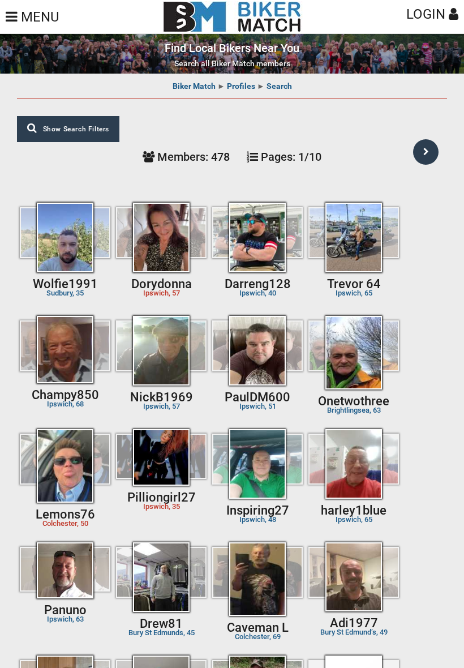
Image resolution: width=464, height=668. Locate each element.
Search (279, 86)
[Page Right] (426, 152)
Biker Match (194, 86)
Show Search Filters (76, 129)
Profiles (241, 86)
